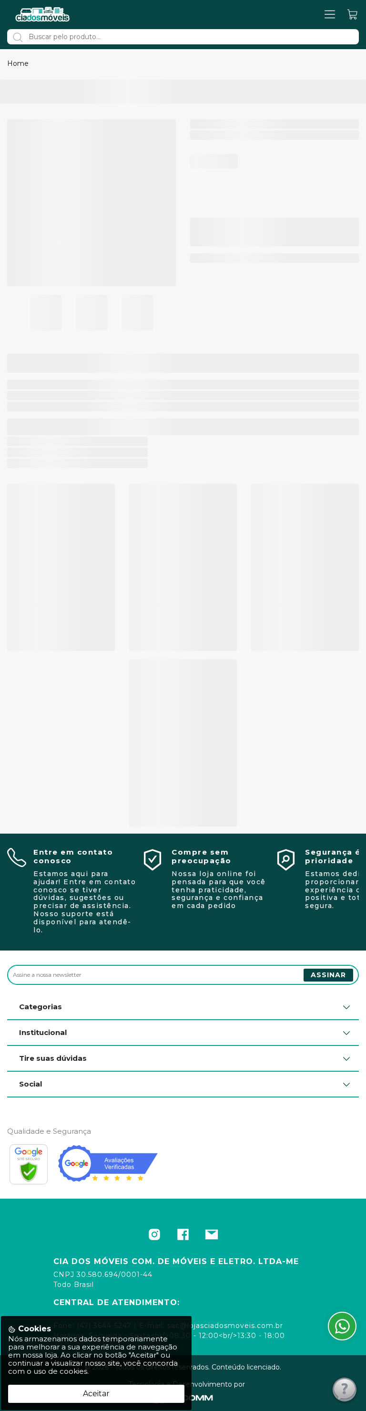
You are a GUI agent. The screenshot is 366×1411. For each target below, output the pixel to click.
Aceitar (96, 1393)
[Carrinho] (353, 15)
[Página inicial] (43, 14)
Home (18, 63)
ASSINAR (328, 975)
